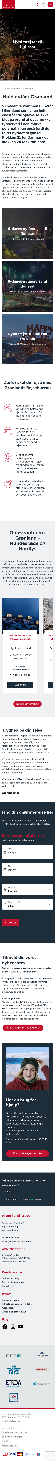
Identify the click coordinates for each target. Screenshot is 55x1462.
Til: (9, 866)
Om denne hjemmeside (14, 1433)
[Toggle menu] (50, 4)
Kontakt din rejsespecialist (27, 1154)
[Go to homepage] (8, 4)
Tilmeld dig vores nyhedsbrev (23, 1028)
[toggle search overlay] (44, 4)
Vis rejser (10, 923)
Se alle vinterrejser (27, 704)
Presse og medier (11, 1300)
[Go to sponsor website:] (13, 1355)
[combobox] (37, 4)
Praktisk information (13, 1283)
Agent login (8, 1308)
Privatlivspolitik (10, 1446)
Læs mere (20, 685)
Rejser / (6, 89)
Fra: (9, 849)
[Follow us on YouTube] (21, 1327)
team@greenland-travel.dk (16, 1242)
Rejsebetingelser (11, 1428)
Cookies (6, 1441)
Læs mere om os (10, 793)
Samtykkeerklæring (12, 1437)
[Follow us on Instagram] (13, 1327)
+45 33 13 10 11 (13, 1238)
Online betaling (10, 1279)
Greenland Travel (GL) (14, 1312)
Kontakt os (7, 1286)
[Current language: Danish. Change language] (37, 4)
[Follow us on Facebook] (5, 1327)
